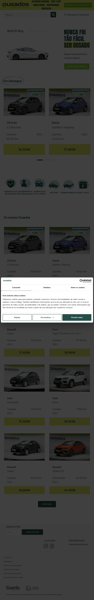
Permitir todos (77, 317)
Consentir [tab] (16, 287)
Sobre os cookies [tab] (78, 287)
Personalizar (46, 317)
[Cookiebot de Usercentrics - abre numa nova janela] (81, 281)
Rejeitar (17, 317)
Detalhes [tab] (47, 287)
